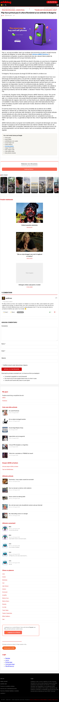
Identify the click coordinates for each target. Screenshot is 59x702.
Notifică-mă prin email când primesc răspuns (15, 365)
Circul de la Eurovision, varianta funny (13, 10)
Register (7, 658)
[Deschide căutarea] (5, 5)
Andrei (4, 577)
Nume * (4, 343)
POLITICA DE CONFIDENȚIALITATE (8, 688)
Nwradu (4, 604)
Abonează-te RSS (9, 648)
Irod (3, 583)
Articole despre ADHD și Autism (10, 466)
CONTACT (2, 693)
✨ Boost (12, 312)
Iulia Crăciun (5, 586)
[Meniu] (58, 5)
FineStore (4, 400)
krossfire (4, 595)
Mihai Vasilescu (6, 616)
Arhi (3, 15)
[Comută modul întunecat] (2, 5)
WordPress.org (9, 666)
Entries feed (8, 662)
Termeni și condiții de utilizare (7, 686)
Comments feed (10, 664)
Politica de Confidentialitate (40, 699)
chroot (31, 699)
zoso (3, 574)
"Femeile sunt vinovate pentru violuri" (45, 10)
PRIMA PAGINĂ (3, 681)
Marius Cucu (5, 598)
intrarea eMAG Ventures (40, 54)
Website (4, 358)
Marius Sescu (5, 601)
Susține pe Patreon (28, 169)
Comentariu (5, 326)
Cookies (50, 699)
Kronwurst (4, 592)
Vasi (3, 619)
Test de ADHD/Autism (7, 469)
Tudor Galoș (5, 610)
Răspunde (21, 312)
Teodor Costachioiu (7, 613)
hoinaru (4, 589)
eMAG (3, 397)
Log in (7, 660)
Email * (3, 351)
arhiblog (5, 2)
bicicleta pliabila (9, 146)
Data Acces (55, 699)
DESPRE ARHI (3, 683)
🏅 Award (5, 312)
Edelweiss (4, 580)
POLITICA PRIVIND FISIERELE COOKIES (9, 691)
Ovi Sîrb (4, 607)
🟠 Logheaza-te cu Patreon (13, 632)
